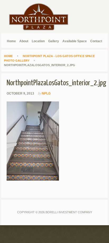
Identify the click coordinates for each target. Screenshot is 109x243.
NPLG (46, 93)
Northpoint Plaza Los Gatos (41, 17)
